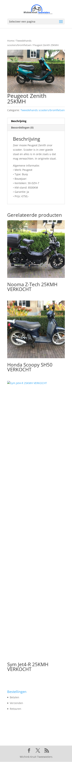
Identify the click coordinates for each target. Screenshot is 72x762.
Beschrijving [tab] (18, 121)
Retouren (15, 708)
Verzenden (16, 703)
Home (10, 40)
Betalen (14, 697)
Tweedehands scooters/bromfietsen (42, 110)
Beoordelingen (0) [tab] (22, 127)
